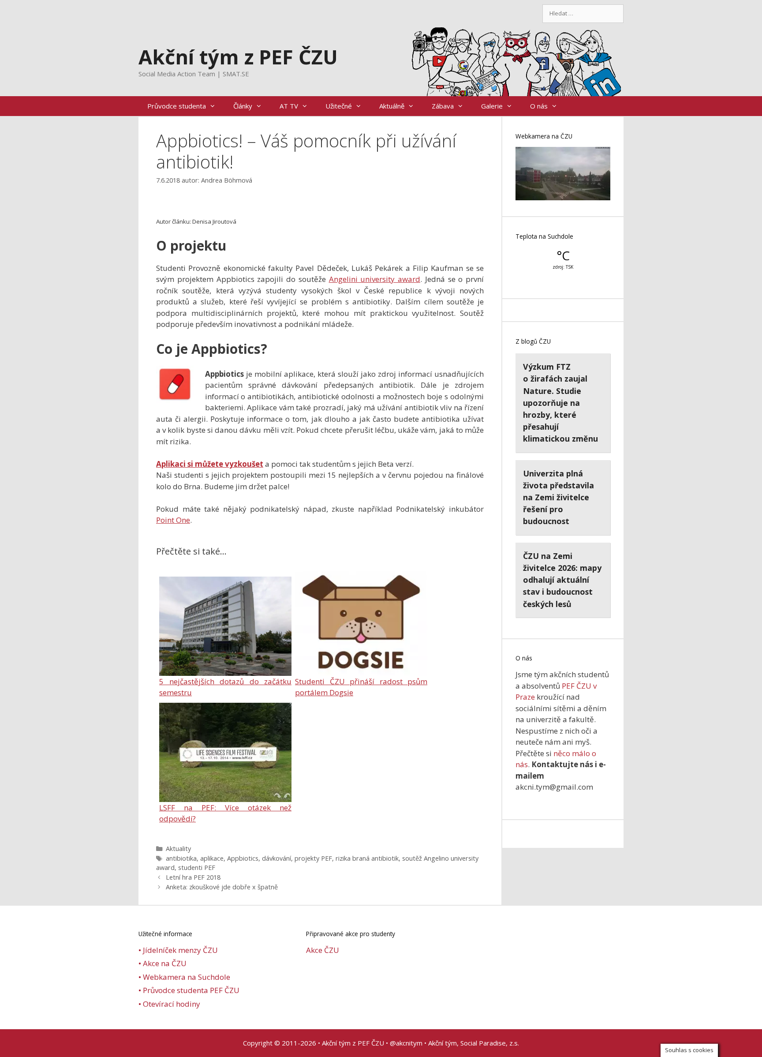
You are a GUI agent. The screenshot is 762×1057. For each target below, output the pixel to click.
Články (242, 105)
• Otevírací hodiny (169, 1004)
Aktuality (178, 848)
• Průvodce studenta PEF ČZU (188, 990)
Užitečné (338, 105)
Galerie (492, 105)
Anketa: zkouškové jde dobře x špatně (222, 887)
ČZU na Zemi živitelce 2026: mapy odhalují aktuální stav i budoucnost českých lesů (562, 580)
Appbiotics (242, 858)
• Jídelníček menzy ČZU (178, 950)
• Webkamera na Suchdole (184, 977)
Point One (173, 520)
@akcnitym (406, 1042)
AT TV (289, 105)
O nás (539, 105)
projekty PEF (313, 858)
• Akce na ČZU (162, 963)
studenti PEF (196, 867)
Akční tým (442, 1042)
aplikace (212, 858)
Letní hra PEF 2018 (193, 877)
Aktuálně (391, 105)
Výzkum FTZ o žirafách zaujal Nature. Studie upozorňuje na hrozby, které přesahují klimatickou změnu (560, 402)
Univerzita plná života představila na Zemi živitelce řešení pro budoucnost (558, 497)
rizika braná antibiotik (367, 858)
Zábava (443, 105)
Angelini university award (375, 279)
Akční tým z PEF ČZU (238, 56)
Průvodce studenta (176, 105)
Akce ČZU (322, 950)
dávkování (276, 858)
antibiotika (181, 858)
